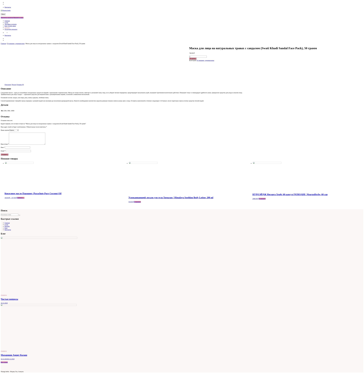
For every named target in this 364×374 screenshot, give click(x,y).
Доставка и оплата (10, 24)
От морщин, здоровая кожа (15, 43)
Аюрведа (4, 295)
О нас (6, 22)
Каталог (7, 27)
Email (3, 151)
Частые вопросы (9, 299)
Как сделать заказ (10, 26)
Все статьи (4, 362)
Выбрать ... (20, 198)
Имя (3, 147)
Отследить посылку (11, 29)
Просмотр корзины (7, 17)
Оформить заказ (18, 17)
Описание (8, 84)
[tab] (8, 85)
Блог (6, 228)
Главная (7, 21)
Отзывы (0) (20, 84)
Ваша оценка (5, 130)
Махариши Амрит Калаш (14, 355)
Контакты (8, 7)
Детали (13, 84)
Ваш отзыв (5, 144)
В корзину (193, 58)
